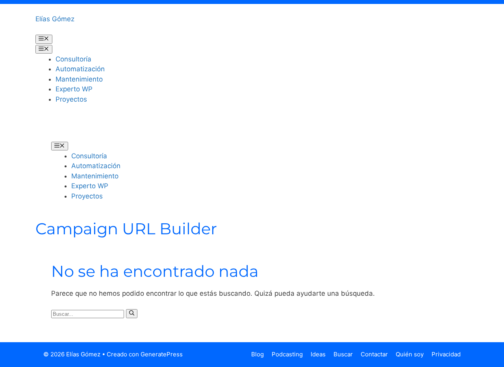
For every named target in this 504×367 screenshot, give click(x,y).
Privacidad (446, 354)
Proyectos (71, 99)
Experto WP (74, 89)
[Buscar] (131, 313)
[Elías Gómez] (63, 128)
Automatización (80, 69)
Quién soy (410, 354)
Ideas (318, 354)
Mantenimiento (79, 79)
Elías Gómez (54, 19)
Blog (257, 354)
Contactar (374, 354)
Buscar (343, 354)
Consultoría (73, 59)
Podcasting (287, 354)
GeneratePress (162, 354)
